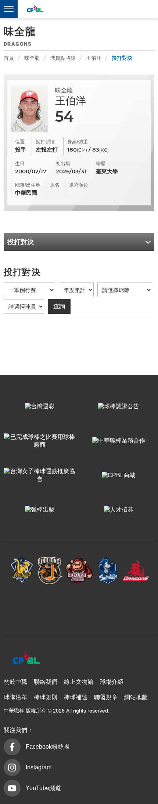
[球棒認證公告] (118, 406)
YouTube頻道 (43, 788)
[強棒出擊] (39, 509)
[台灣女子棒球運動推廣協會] (39, 475)
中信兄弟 (22, 570)
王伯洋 (93, 58)
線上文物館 (78, 682)
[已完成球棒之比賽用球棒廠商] (39, 440)
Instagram (38, 767)
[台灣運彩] (39, 406)
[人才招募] (118, 509)
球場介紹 (111, 682)
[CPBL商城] (118, 475)
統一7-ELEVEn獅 (50, 570)
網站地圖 (136, 697)
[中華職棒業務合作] (118, 440)
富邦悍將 (107, 570)
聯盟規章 (106, 697)
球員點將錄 (63, 58)
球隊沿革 (15, 697)
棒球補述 (75, 697)
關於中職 (15, 682)
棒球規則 (45, 697)
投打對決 (122, 58)
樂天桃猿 (79, 570)
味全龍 (32, 58)
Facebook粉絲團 (47, 747)
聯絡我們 (45, 682)
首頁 (9, 58)
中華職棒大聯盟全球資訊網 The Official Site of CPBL (34, 9)
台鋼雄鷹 (79, 606)
